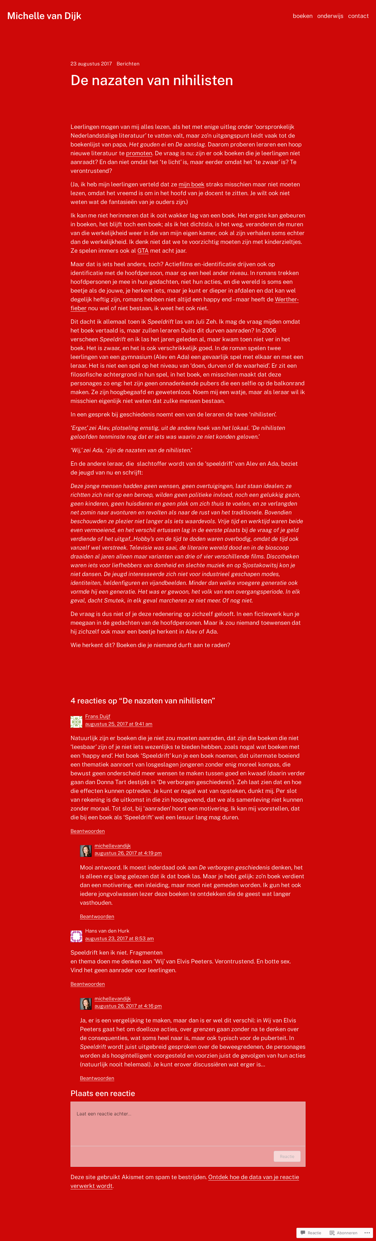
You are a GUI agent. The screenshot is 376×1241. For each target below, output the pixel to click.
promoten (139, 153)
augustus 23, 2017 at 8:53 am (119, 938)
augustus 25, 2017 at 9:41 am (118, 724)
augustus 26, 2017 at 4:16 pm (128, 1006)
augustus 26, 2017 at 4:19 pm (128, 853)
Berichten (128, 64)
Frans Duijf (97, 716)
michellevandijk (113, 846)
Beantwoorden (87, 831)
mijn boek (191, 184)
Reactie (287, 1156)
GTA (143, 250)
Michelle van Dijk (44, 15)
